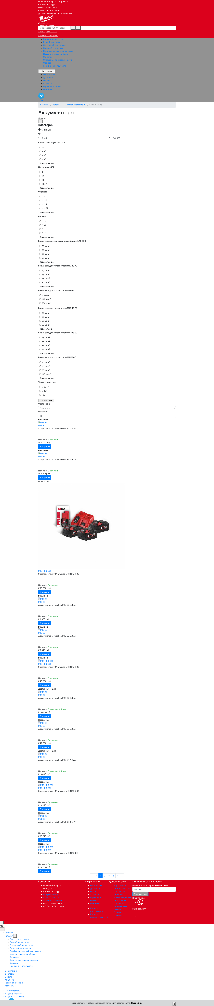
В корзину (45, 446)
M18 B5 (41, 425)
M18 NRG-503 (45, 571)
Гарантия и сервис (14, 983)
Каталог (9, 936)
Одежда (47, 63)
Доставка (95, 888)
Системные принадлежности (57, 60)
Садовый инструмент (53, 48)
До (110, 138)
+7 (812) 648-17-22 (47, 31)
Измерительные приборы (55, 54)
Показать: (43, 411)
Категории (47, 71)
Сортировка (44, 404)
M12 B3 (41, 602)
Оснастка (48, 57)
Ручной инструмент (53, 42)
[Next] (122, 875)
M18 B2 (41, 695)
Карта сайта (120, 885)
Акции (95, 894)
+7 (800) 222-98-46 (48, 35)
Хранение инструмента (54, 66)
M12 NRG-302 (45, 788)
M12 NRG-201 (44, 850)
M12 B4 (41, 757)
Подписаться (140, 894)
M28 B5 (42, 819)
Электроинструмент (53, 39)
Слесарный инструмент (55, 45)
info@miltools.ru (50, 894)
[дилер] (46, 20)
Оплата (93, 891)
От (39, 138)
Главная (9, 932)
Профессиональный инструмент (59, 51)
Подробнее (137, 1003)
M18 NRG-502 (45, 664)
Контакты (95, 903)
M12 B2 (41, 633)
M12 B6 (41, 456)
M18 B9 (41, 726)
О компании (96, 885)
